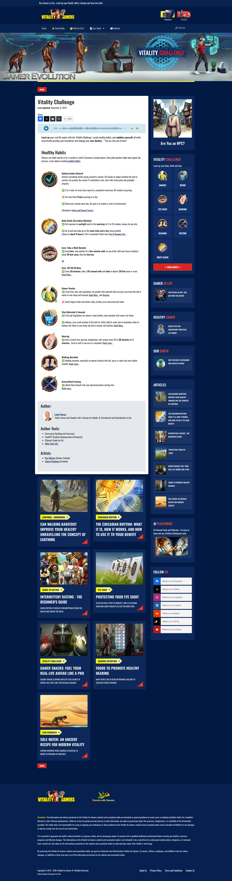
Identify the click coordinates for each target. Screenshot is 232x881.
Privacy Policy (156, 870)
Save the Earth (97, 3)
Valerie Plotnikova (52, 461)
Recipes (106, 295)
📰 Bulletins (115, 28)
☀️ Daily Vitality (58, 28)
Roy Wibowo (50, 458)
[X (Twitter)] (46, 119)
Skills (76, 3)
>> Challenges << (173, 267)
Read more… (108, 343)
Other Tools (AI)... (52, 443)
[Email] (52, 119)
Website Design (41, 874)
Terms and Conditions (173, 870)
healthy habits (74, 161)
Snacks (162, 185)
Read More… (67, 274)
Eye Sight (162, 209)
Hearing (183, 209)
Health (70, 3)
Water (183, 185)
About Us (143, 870)
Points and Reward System (82, 210)
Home (44, 28)
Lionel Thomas (60, 414)
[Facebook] (40, 119)
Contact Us (190, 870)
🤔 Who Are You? (77, 28)
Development (52, 874)
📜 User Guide (95, 28)
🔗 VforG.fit (180, 27)
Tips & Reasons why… (117, 234)
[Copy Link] (59, 119)
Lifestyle (83, 3)
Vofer (59, 874)
